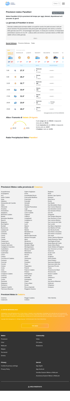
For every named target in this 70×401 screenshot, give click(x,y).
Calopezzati (4, 230)
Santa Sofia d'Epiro (54, 245)
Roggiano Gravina (30, 289)
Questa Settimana (11, 43)
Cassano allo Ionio (6, 245)
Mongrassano (29, 243)
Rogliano (50, 191)
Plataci (27, 281)
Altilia (2, 205)
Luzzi (26, 224)
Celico (3, 254)
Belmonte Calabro (6, 214)
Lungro (27, 222)
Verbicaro (51, 283)
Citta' (2, 342)
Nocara (27, 254)
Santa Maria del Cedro (55, 243)
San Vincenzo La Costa (55, 249)
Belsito (3, 216)
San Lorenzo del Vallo (54, 222)
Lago (26, 209)
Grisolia (27, 205)
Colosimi (3, 272)
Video (38, 339)
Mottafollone (28, 252)
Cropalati (4, 277)
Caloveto (3, 231)
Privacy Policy (5, 369)
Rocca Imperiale (29, 287)
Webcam (4, 346)
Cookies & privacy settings (9, 366)
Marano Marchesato (31, 235)
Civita (3, 268)
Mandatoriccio (29, 231)
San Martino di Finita (54, 228)
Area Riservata (36, 386)
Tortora (50, 275)
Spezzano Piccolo (53, 266)
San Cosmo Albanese (54, 207)
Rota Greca (51, 199)
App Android (40, 369)
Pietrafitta (27, 277)
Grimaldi (27, 203)
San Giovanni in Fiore (54, 218)
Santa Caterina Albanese (55, 237)
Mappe (3, 349)
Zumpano (51, 287)
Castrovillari (4, 252)
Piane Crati (28, 275)
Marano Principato (30, 237)
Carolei (3, 239)
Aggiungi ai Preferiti (58, 13)
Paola (26, 264)
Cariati (3, 237)
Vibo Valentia (52, 298)
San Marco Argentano (54, 226)
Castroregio (4, 251)
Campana (4, 233)
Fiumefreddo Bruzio (30, 195)
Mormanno (28, 251)
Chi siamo (35, 326)
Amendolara (4, 210)
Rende (27, 285)
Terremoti (4, 352)
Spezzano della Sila (54, 264)
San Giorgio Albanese (54, 216)
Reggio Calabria (29, 298)
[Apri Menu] (63, 4)
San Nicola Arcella (53, 230)
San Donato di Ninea (54, 210)
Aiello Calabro (5, 197)
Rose (49, 193)
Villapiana (51, 285)
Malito (26, 228)
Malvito (27, 230)
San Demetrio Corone (54, 209)
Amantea (3, 209)
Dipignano (4, 283)
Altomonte (4, 207)
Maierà (27, 226)
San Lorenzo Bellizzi (54, 220)
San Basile (51, 203)
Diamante (4, 281)
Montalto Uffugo (29, 245)
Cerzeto (3, 264)
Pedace (27, 272)
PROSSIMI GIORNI (20, 50)
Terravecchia (52, 272)
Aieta (2, 199)
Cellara (3, 256)
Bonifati (3, 226)
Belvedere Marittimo (7, 218)
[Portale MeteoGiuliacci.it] (10, 4)
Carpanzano (5, 241)
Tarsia (50, 268)
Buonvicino (4, 228)
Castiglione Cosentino (8, 247)
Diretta (3, 356)
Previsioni (4, 339)
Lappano (27, 214)
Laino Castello (29, 212)
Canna (3, 235)
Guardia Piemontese (31, 207)
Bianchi (3, 220)
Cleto (2, 270)
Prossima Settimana (24, 43)
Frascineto (28, 199)
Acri (2, 195)
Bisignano (4, 222)
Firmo (26, 193)
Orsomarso (28, 258)
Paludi (26, 260)
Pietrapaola (28, 279)
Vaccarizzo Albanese (54, 281)
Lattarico (27, 216)
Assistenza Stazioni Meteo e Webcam (48, 376)
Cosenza (3, 275)
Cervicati (3, 262)
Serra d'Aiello (52, 258)
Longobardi (28, 218)
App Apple (39, 366)
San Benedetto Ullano (54, 205)
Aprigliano (4, 212)
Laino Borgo (28, 210)
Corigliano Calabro (7, 273)
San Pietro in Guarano (54, 233)
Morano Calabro (29, 249)
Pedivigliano (28, 273)
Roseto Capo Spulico (54, 195)
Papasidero (28, 266)
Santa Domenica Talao (55, 239)
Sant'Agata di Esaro (54, 241)
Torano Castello (52, 273)
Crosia (3, 279)
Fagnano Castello (6, 287)
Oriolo (26, 256)
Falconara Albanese (7, 289)
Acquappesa (5, 193)
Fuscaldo (27, 201)
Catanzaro (4, 299)
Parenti (27, 268)
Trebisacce (51, 277)
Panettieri (27, 262)
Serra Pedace (52, 260)
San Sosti (51, 235)
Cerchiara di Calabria (7, 258)
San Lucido (51, 224)
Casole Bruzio (5, 243)
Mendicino (28, 241)
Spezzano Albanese (54, 262)
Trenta (50, 279)
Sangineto (51, 214)
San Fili (50, 212)
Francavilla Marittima (31, 197)
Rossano (50, 197)
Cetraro (3, 266)
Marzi (26, 239)
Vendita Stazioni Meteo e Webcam (47, 372)
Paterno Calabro (29, 270)
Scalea (50, 254)
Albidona (3, 201)
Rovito (50, 201)
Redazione (39, 346)
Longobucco (28, 220)
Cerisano (4, 260)
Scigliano (51, 256)
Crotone (27, 299)
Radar (33, 43)
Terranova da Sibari (54, 270)
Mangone (27, 233)
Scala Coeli (51, 252)
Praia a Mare (28, 283)
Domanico (4, 285)
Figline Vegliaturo (30, 191)
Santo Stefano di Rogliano (56, 247)
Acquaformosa (5, 191)
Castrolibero (4, 249)
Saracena (51, 251)
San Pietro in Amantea (54, 231)
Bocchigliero (5, 224)
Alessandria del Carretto (8, 203)
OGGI (8, 50)
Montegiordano (29, 247)
